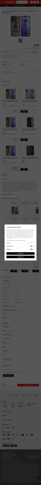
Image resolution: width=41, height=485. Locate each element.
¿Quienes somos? (15, 240)
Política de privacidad (9, 240)
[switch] (31, 246)
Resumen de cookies (22, 240)
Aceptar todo (20, 253)
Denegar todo (20, 256)
